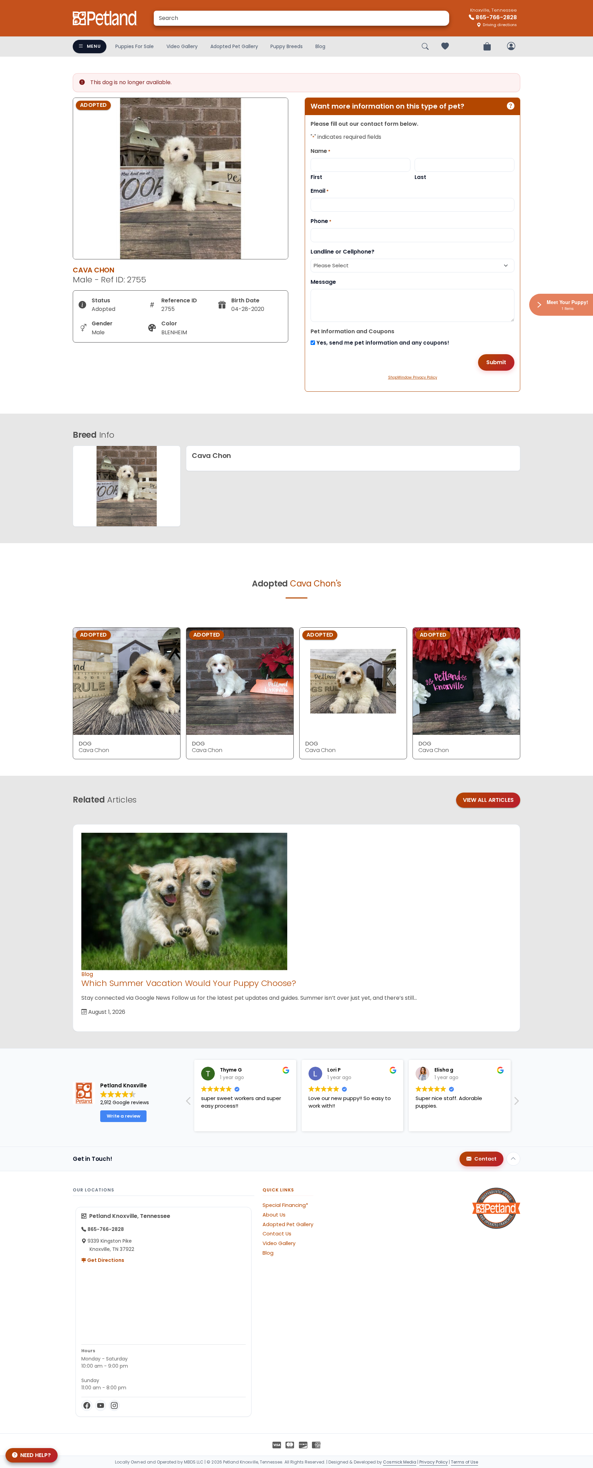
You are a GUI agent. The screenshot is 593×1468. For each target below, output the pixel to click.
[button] (516, 1103)
